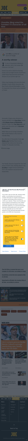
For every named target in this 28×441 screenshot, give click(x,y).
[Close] (25, 189)
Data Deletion (5, 251)
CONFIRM (8, 246)
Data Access (14, 251)
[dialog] (14, 220)
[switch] (22, 220)
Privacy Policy (22, 251)
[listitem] (14, 217)
